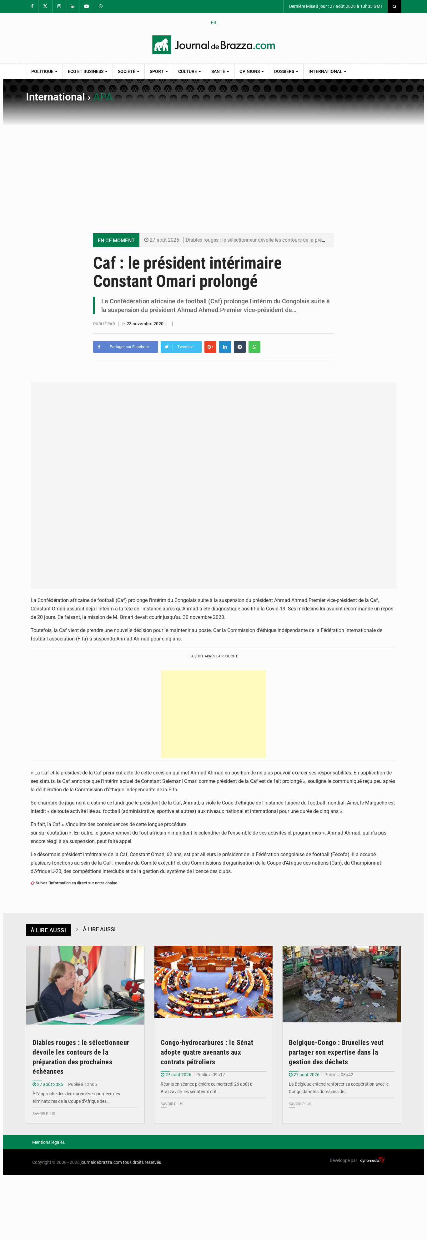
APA (103, 97)
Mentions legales (48, 1142)
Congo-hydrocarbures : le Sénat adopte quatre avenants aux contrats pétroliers (207, 1052)
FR (213, 22)
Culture (188, 71)
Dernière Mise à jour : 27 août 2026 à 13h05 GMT (335, 6)
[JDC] (213, 44)
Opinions (250, 71)
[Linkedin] (225, 347)
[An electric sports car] (85, 985)
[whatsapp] (254, 347)
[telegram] (240, 347)
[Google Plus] (210, 347)
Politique (42, 71)
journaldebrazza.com (101, 1162)
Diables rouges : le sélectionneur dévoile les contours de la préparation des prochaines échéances (292, 240)
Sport (157, 71)
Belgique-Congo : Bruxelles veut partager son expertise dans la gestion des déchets (336, 1052)
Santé (218, 71)
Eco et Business (86, 71)
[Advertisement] (213, 173)
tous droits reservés (142, 1162)
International (326, 71)
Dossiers (284, 71)
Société (127, 71)
